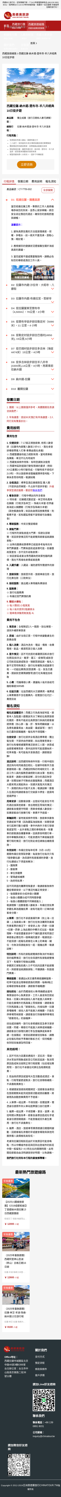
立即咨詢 (27, 164)
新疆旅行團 (10, 36)
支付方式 (40, 1357)
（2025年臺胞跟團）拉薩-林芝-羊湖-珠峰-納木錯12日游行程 (15, 1313)
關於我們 (11, 47)
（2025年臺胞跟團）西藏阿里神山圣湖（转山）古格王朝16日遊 (15, 1261)
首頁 (6, 25)
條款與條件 (41, 1369)
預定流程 (40, 1363)
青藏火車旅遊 (44, 36)
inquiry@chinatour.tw (44, 1436)
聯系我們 (37, 490)
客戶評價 (40, 1375)
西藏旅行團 (18, 26)
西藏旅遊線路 (36, 26)
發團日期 (23, 181)
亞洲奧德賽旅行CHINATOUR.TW (40, 1485)
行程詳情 (9, 181)
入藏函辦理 (26, 36)
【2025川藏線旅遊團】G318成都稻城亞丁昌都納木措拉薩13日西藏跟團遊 (15, 1208)
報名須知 (50, 181)
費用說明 (37, 181)
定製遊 (25, 47)
